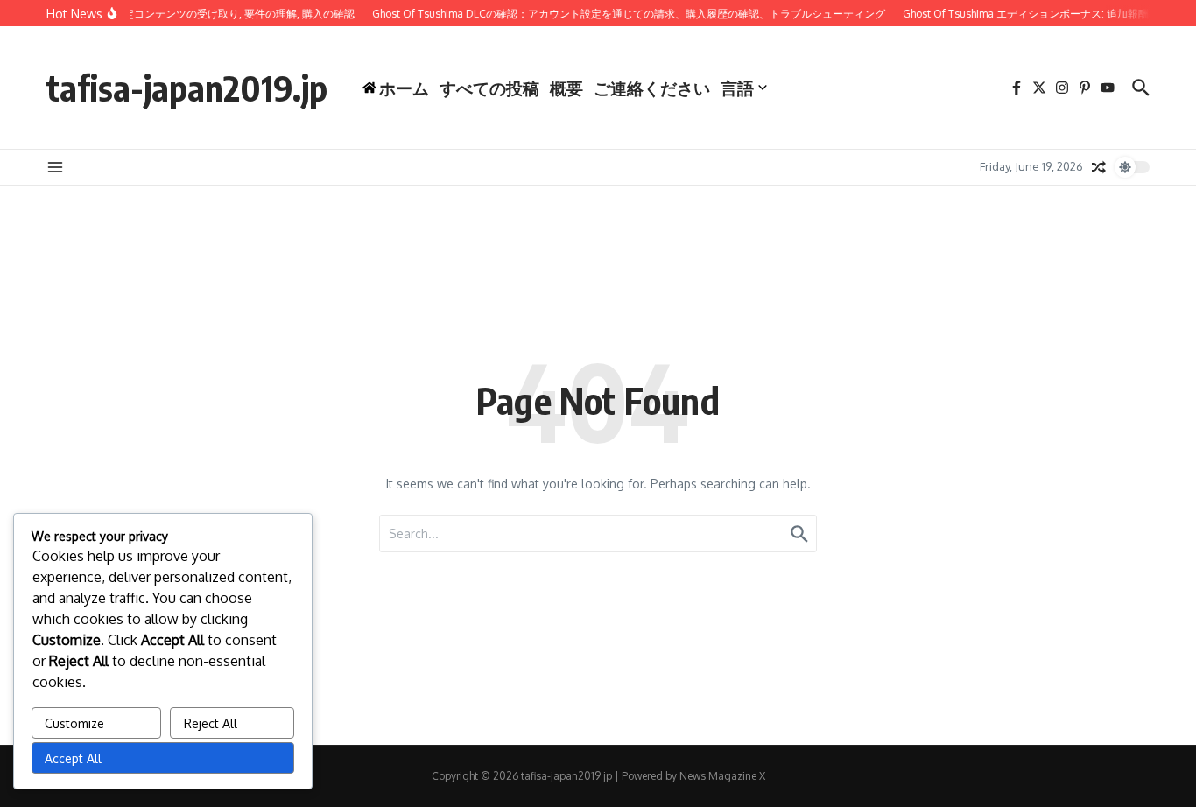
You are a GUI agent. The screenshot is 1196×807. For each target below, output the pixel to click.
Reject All (210, 723)
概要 (566, 87)
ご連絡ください (652, 87)
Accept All (73, 758)
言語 (737, 87)
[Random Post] (1099, 167)
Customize (74, 723)
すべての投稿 (489, 87)
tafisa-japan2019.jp (186, 87)
